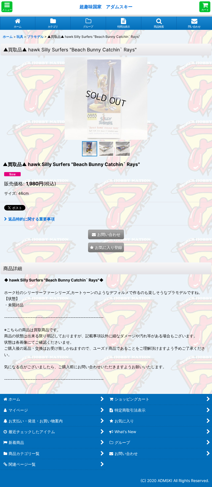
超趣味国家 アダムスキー (106, 6)
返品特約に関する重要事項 (31, 219)
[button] (6, 6)
